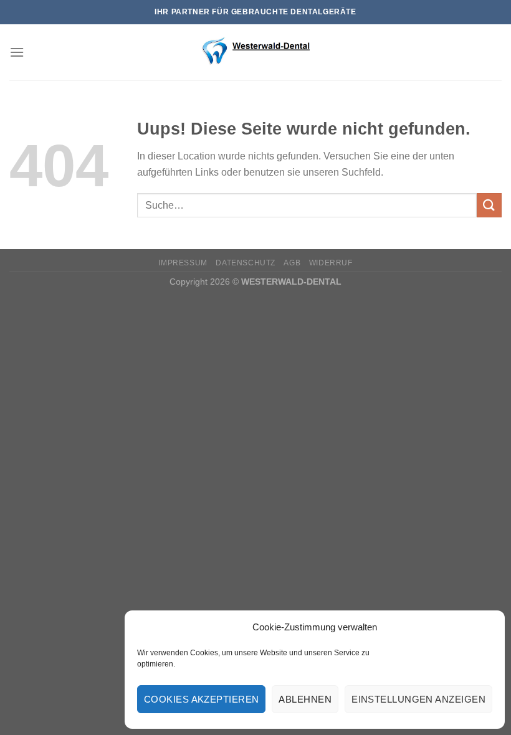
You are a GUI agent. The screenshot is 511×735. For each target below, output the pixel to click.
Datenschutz (245, 262)
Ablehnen (305, 699)
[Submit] (489, 205)
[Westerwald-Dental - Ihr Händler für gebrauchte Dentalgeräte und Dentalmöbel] (255, 52)
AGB (292, 262)
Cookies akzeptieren (201, 699)
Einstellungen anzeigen (418, 699)
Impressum (183, 262)
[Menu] (16, 52)
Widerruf (331, 262)
